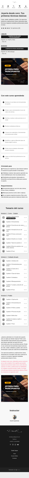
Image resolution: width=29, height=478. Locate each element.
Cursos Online (14, 456)
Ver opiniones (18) (15, 28)
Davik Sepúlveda (14, 420)
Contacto (14, 458)
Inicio (14, 453)
